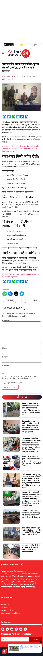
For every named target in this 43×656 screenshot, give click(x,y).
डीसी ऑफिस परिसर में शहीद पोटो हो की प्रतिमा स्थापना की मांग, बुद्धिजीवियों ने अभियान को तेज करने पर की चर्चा (31, 531)
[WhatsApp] (4, 293)
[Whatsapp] (25, 629)
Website (5, 366)
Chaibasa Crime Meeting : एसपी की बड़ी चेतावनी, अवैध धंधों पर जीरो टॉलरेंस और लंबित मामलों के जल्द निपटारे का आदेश (20, 149)
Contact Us (6, 607)
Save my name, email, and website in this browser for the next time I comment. (19, 377)
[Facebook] (10, 293)
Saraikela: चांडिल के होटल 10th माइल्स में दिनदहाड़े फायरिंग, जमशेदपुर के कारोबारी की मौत (31, 548)
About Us (5, 604)
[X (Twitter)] (16, 293)
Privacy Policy (7, 610)
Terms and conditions (10, 613)
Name (5, 348)
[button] (3, 53)
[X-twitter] (7, 629)
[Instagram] (16, 629)
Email (5, 357)
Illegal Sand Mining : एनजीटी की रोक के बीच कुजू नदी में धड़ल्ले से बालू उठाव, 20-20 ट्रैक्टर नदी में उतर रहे (31, 513)
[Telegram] (22, 293)
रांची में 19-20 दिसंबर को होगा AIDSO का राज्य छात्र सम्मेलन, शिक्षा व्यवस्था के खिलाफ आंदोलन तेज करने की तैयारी (31, 460)
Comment (7, 320)
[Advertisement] (21, 21)
